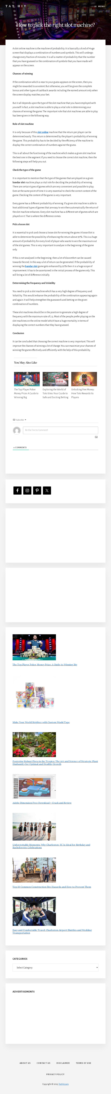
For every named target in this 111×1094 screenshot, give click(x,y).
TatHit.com (64, 1084)
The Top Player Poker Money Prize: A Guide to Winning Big (26, 393)
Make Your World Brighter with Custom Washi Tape (41, 722)
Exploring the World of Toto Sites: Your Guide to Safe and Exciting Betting (55, 393)
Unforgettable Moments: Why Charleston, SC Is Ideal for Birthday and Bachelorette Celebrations (51, 846)
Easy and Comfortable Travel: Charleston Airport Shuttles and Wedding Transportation (52, 931)
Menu (101, 6)
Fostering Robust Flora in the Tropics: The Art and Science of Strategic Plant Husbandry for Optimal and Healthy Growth (55, 762)
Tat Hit (16, 6)
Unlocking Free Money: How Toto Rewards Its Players (82, 393)
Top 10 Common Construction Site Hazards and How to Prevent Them (52, 886)
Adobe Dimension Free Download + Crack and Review (42, 802)
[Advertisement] (55, 535)
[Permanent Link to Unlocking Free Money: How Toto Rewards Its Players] (84, 374)
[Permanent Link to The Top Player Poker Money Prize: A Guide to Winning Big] (27, 374)
